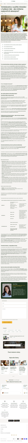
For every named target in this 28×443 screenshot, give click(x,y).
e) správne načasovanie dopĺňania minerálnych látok (11, 58)
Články (5, 3)
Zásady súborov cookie (10, 440)
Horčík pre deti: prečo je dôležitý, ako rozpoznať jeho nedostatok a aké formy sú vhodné (22, 369)
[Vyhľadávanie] (24, 1)
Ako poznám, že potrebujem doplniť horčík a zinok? (13, 368)
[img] (11, 380)
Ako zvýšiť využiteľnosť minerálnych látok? (9, 48)
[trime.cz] (13, 1)
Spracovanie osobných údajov (18, 440)
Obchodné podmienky (3, 440)
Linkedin (15, 287)
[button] (1, 389)
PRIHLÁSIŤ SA (18, 345)
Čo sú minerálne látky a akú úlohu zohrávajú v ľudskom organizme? (13, 44)
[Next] (25, 363)
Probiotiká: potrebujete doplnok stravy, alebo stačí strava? (4, 368)
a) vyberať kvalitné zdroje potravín (8, 50)
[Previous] (2, 363)
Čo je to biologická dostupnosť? (8, 46)
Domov (1, 3)
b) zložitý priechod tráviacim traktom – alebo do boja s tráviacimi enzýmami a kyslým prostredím (14, 53)
